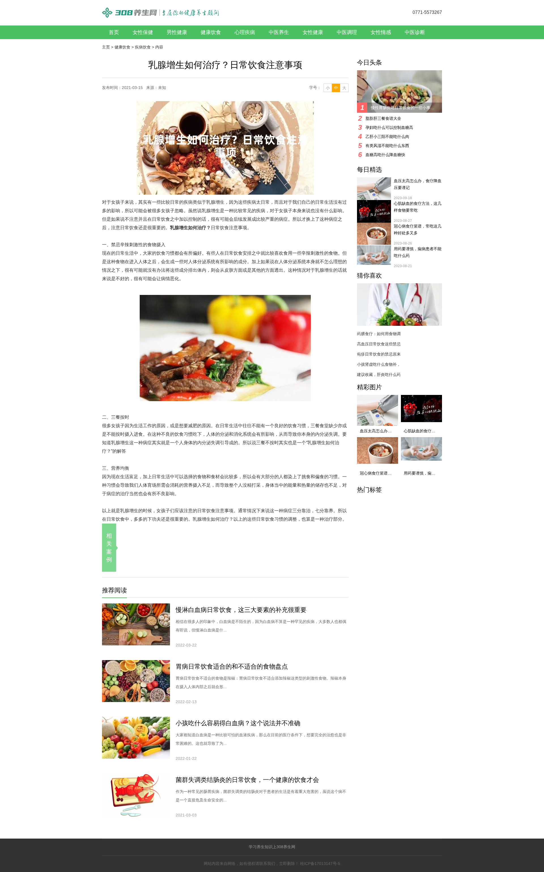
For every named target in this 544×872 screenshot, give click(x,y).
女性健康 (313, 32)
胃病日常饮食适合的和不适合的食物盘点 (232, 666)
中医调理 (347, 32)
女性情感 (381, 32)
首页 (114, 32)
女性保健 (143, 32)
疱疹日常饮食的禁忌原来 (379, 354)
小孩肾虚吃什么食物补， (379, 364)
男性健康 (177, 32)
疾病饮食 (143, 47)
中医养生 (279, 32)
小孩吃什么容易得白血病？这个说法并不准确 (238, 723)
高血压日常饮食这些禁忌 (379, 344)
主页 (106, 47)
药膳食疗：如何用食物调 (379, 333)
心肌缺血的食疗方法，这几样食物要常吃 (417, 206)
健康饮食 (211, 32)
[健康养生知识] (160, 9)
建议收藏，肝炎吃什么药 (379, 374)
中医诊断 (415, 32)
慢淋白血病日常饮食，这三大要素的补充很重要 (241, 609)
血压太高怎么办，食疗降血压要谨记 (417, 184)
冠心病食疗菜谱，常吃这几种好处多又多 (417, 229)
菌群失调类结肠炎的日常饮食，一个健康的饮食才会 (247, 779)
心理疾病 (245, 32)
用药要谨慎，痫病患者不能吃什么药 (417, 252)
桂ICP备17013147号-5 (320, 863)
